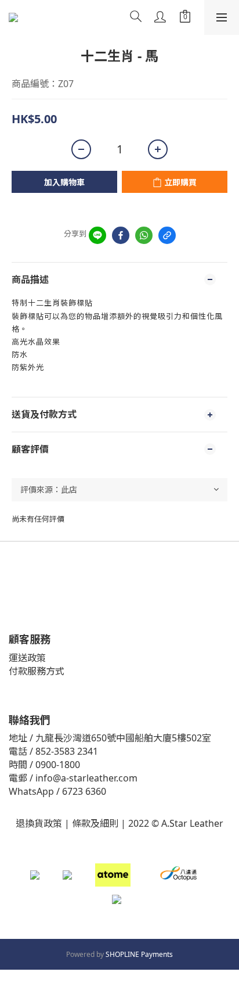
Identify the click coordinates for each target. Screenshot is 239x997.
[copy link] (167, 235)
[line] (97, 235)
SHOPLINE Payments (139, 954)
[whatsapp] (144, 235)
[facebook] (120, 235)
